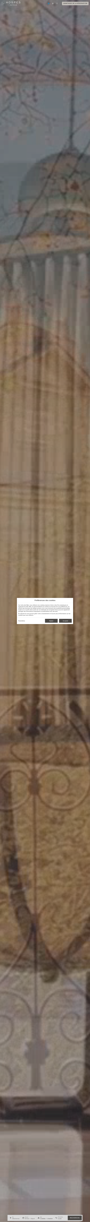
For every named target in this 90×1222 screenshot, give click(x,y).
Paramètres (21, 621)
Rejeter (51, 621)
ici (25, 613)
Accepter (65, 621)
